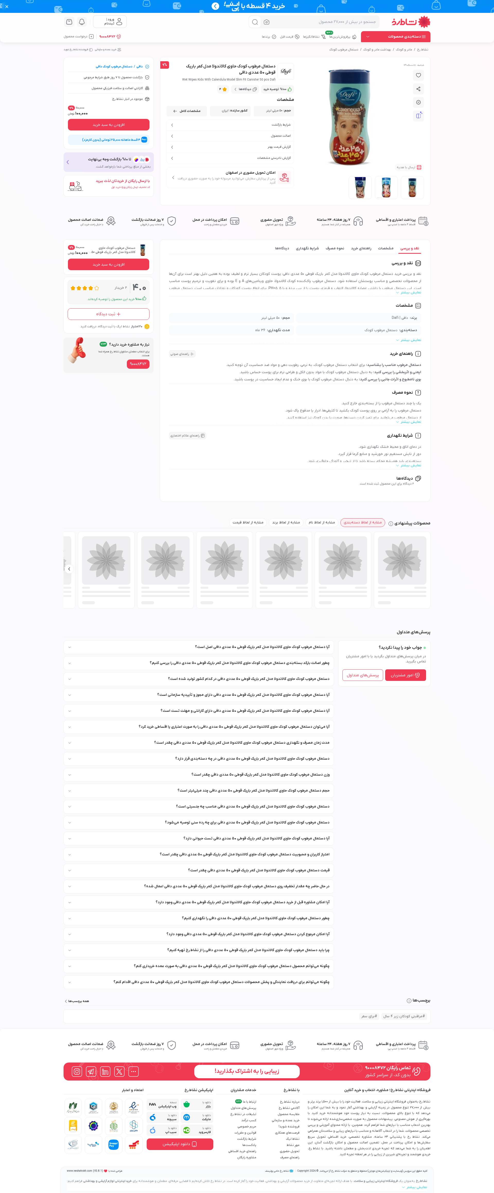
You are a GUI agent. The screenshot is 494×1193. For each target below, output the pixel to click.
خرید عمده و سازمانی (105, 49)
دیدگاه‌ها (282, 248)
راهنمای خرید (361, 248)
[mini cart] (69, 22)
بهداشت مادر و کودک (377, 50)
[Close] (7, 6)
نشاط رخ (422, 50)
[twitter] (119, 1071)
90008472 (107, 36)
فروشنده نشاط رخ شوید (76, 49)
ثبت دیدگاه (105, 314)
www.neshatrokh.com (79, 1171)
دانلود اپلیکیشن (176, 1144)
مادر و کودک (404, 50)
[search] (255, 22)
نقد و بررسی (409, 248)
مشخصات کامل (190, 111)
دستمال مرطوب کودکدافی (114, 67)
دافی (139, 67)
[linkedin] (105, 1071)
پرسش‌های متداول (363, 675)
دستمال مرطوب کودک (343, 50)
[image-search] (266, 22)
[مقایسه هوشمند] (418, 116)
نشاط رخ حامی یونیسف (277, 1171)
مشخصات (386, 248)
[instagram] (77, 1071)
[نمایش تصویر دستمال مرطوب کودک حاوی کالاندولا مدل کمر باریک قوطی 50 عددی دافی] (412, 187)
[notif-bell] (82, 22)
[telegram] (91, 1071)
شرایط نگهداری (307, 248)
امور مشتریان (402, 675)
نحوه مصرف (335, 248)
